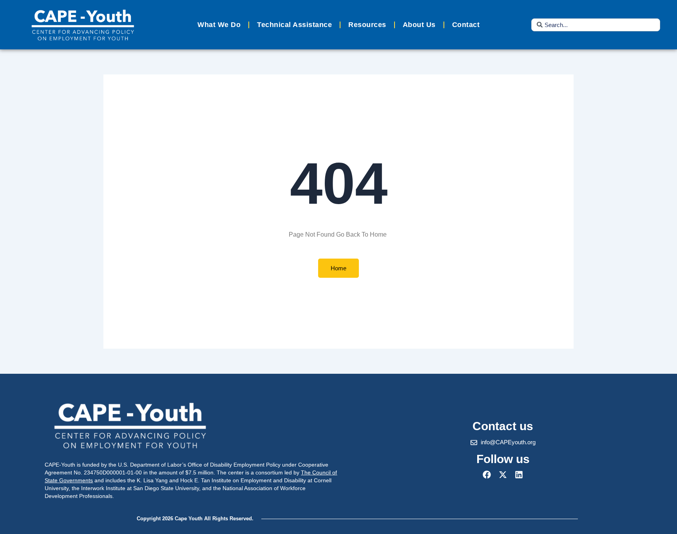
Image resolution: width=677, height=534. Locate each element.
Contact (466, 25)
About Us (419, 25)
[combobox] (595, 24)
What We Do (219, 25)
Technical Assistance (294, 25)
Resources (367, 25)
